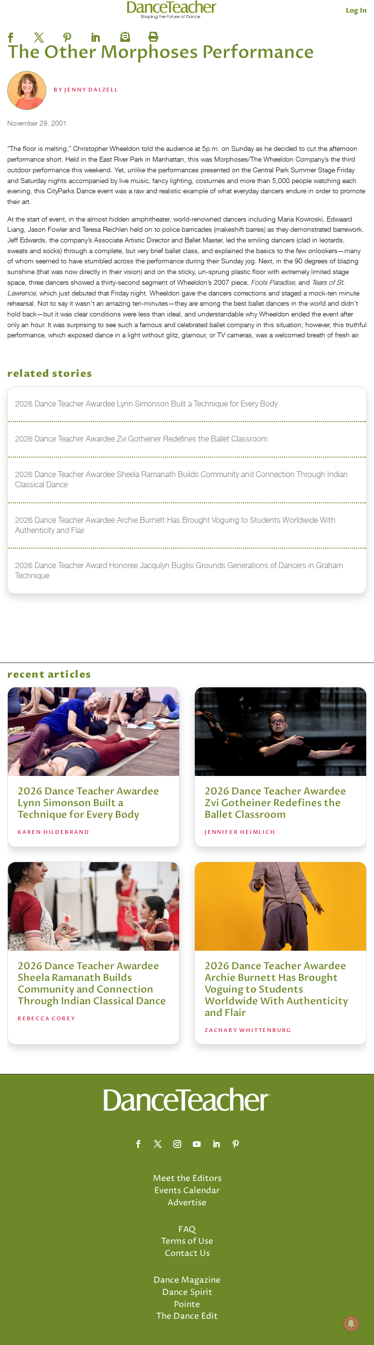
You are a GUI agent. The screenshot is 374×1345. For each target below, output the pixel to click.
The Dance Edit (187, 1316)
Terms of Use (187, 1241)
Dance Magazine (187, 1280)
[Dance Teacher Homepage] (172, 9)
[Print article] (152, 34)
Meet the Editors (187, 1178)
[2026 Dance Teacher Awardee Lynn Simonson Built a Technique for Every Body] (93, 731)
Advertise (187, 1203)
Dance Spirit (187, 1292)
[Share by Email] (124, 34)
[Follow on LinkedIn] (216, 1144)
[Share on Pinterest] (67, 34)
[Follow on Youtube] (197, 1144)
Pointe (187, 1304)
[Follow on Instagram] (177, 1144)
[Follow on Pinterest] (235, 1144)
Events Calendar (187, 1191)
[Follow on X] (158, 1144)
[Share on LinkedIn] (95, 34)
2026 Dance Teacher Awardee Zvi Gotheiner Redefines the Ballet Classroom (275, 803)
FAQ (187, 1229)
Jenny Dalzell (91, 89)
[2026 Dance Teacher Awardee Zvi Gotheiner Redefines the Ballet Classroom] (280, 731)
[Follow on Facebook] (138, 1144)
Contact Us (187, 1253)
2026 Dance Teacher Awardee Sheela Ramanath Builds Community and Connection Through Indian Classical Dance (92, 983)
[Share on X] (39, 34)
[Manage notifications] (351, 1323)
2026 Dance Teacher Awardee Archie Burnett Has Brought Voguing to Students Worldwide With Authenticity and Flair (276, 989)
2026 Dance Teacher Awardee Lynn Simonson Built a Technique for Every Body (88, 803)
